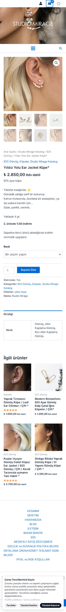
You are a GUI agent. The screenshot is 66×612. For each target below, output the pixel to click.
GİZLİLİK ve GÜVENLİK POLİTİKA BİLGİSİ (33, 546)
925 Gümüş (11, 161)
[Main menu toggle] (33, 48)
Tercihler (11, 605)
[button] (60, 48)
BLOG (33, 524)
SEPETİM (33, 515)
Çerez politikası (31, 599)
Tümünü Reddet (28, 605)
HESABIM (33, 511)
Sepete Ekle (28, 270)
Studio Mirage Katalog (31, 151)
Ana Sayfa (10, 151)
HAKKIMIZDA (33, 519)
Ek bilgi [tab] (8, 314)
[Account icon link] (40, 3)
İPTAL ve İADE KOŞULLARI (33, 559)
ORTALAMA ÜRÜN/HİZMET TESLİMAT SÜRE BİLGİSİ (31, 553)
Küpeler (24, 161)
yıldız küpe (20, 291)
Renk (7, 246)
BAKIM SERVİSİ (33, 533)
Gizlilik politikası (13, 599)
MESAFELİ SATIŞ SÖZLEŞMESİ (33, 541)
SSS (33, 537)
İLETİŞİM (32, 528)
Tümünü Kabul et (51, 605)
